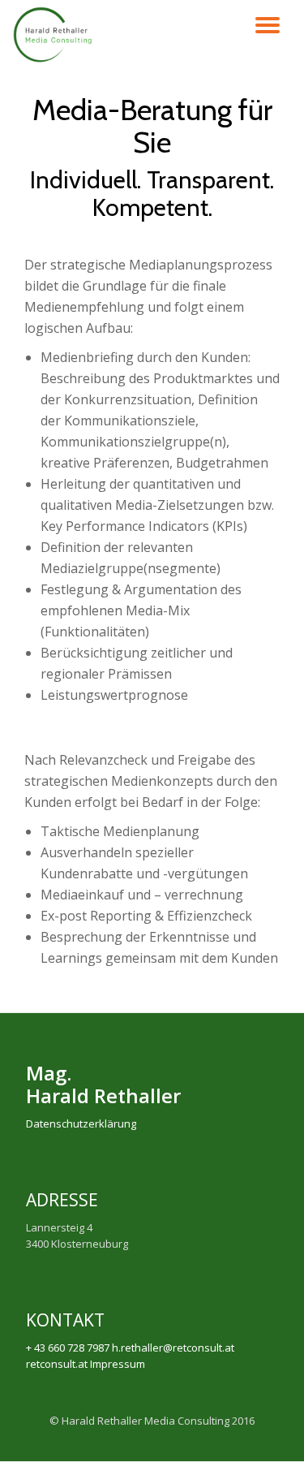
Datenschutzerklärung (81, 1123)
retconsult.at (57, 1363)
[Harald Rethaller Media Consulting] (55, 40)
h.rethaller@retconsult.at (173, 1347)
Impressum (117, 1363)
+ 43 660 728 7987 (67, 1347)
